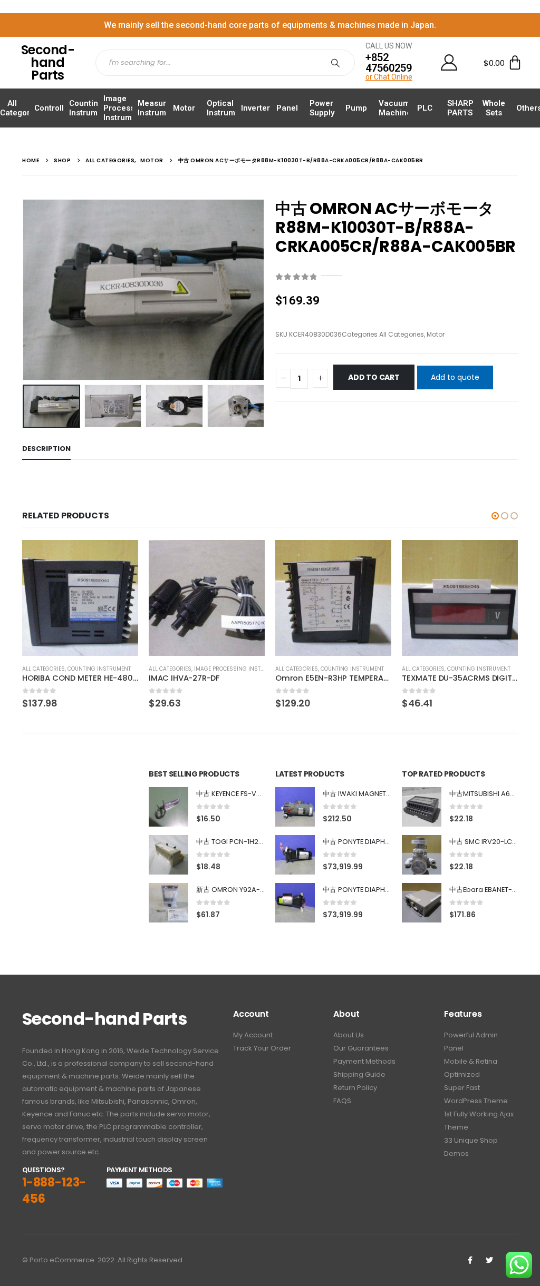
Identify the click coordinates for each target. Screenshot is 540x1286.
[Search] (337, 62)
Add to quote (455, 377)
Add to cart (374, 377)
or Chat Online (388, 77)
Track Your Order (262, 1048)
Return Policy (355, 1088)
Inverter (255, 108)
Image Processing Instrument (124, 108)
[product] (80, 598)
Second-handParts (48, 62)
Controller (53, 108)
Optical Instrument (227, 108)
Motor (184, 108)
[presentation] (25, 290)
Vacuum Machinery (398, 108)
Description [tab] (46, 449)
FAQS (342, 1101)
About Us (348, 1035)
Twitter (489, 1260)
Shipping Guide (359, 1074)
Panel (287, 108)
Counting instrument (99, 669)
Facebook (470, 1260)
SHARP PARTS (460, 108)
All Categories (20, 108)
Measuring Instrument (158, 108)
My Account (253, 1035)
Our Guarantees (361, 1048)
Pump (356, 108)
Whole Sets (494, 108)
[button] (495, 515)
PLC (424, 108)
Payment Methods (364, 1061)
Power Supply (322, 108)
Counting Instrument (89, 108)
